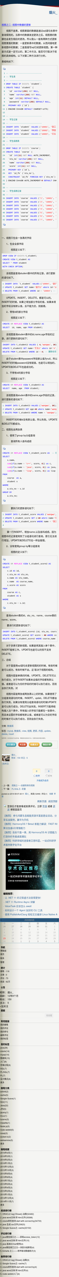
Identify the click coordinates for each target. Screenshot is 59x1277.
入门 (3, 1061)
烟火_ (53, 12)
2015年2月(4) (6, 1190)
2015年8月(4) (6, 1177)
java (4, 1047)
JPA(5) (3, 1108)
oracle (5, 1051)
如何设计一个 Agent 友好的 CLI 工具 (23, 910)
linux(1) (3, 1115)
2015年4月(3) (6, 1187)
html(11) (4, 1101)
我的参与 (4, 1031)
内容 (41, 730)
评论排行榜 (6, 1233)
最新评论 (4, 1035)
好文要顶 (11, 744)
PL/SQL (5, 1072)
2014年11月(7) (7, 1201)
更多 (2, 1082)
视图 (29, 730)
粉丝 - (15, 757)
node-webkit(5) (7, 1129)
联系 (2, 958)
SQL (3, 1068)
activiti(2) (4, 1091)
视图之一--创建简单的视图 (23, 785)
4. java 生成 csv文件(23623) (12, 1224)
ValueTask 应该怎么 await (18, 906)
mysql (10, 730)
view (24, 730)
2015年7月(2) (6, 1180)
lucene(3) (4, 1119)
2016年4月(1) (6, 1152)
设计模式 (5, 1078)
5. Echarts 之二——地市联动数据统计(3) (18, 1250)
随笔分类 (5, 1088)
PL (2, 1075)
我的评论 (4, 1028)
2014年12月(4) (7, 1197)
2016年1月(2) (6, 1163)
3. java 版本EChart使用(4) (11, 1243)
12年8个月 (13, 995)
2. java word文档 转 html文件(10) (14, 1240)
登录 (44, 806)
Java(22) (4, 1105)
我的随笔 (4, 1024)
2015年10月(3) (7, 1170)
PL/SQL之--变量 (19, 788)
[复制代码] (4, 70)
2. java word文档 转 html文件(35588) (16, 1217)
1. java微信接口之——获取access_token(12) (20, 1236)
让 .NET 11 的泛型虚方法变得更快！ (23, 897)
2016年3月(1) (6, 1156)
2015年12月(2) (7, 1166)
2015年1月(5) (6, 1194)
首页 (2, 954)
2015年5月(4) (6, 1184)
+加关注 (5, 763)
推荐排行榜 (6, 1256)
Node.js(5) (5, 1126)
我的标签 (4, 1038)
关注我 (23, 744)
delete (4, 733)
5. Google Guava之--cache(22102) (15, 1227)
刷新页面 (42, 801)
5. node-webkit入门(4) (10, 1273)
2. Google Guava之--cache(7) (13, 1263)
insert (11, 733)
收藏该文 (34, 744)
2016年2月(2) (6, 1159)
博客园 (3, 950)
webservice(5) (6, 1140)
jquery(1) (4, 1112)
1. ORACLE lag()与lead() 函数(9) (14, 1259)
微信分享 (47, 744)
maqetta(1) (5, 1122)
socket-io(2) (5, 1136)
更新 (35, 730)
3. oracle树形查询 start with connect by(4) (18, 1266)
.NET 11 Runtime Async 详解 (20, 902)
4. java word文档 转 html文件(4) (14, 1270)
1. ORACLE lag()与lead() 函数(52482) (17, 1213)
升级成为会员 (43, 780)
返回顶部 (52, 801)
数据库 (10, 725)
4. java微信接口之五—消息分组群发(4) (17, 1247)
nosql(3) (4, 1133)
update (47, 730)
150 (9, 999)
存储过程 (5, 1065)
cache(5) (4, 1095)
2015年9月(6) (6, 1173)
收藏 (51, 793)
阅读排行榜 (6, 1210)
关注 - (24, 757)
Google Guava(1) (8, 1098)
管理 (2, 962)
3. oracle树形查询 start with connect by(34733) (20, 1220)
